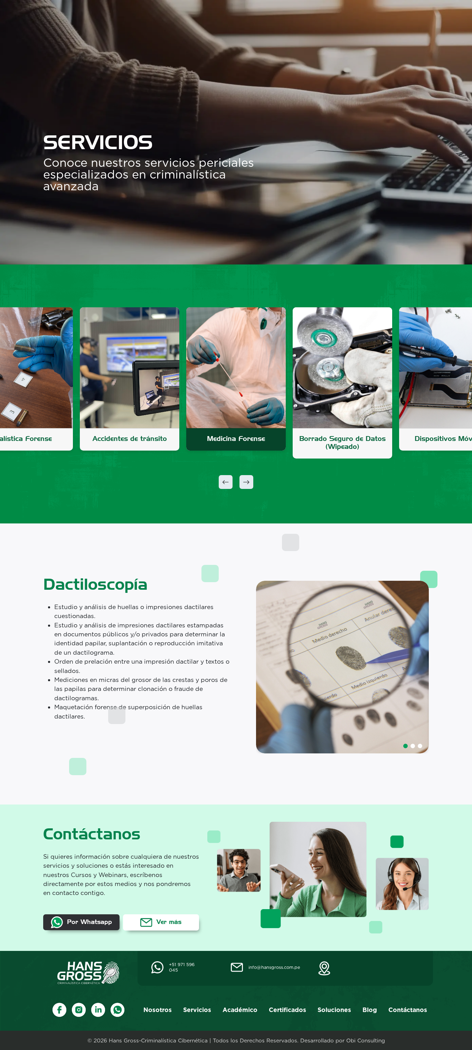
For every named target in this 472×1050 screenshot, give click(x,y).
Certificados (282, 19)
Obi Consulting (365, 1040)
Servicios (191, 19)
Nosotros (152, 19)
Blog (365, 19)
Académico (235, 19)
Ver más (167, 921)
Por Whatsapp (88, 921)
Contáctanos (404, 19)
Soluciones (329, 19)
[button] (226, 482)
